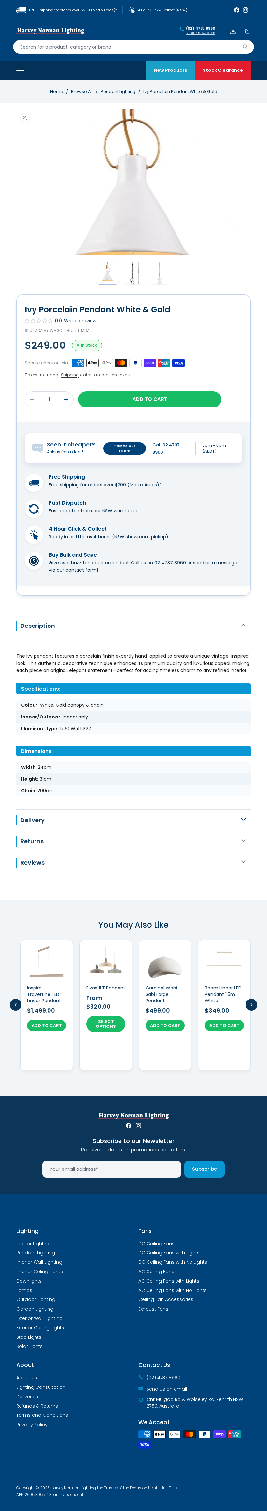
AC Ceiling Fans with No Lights (172, 1290)
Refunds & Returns (37, 1406)
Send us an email (167, 1389)
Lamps (24, 1290)
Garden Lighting (34, 1309)
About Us (26, 1378)
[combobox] (133, 47)
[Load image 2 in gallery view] (133, 273)
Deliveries (27, 1396)
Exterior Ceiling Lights (40, 1327)
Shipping (70, 375)
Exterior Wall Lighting (39, 1318)
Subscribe (204, 1169)
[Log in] (233, 31)
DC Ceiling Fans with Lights (169, 1252)
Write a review (80, 320)
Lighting (27, 1230)
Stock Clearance (223, 70)
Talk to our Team (124, 448)
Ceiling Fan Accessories (165, 1299)
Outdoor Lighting (35, 1299)
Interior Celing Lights (39, 1271)
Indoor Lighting (33, 1243)
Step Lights (28, 1337)
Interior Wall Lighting (39, 1262)
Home (56, 91)
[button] (247, 31)
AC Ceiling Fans (156, 1271)
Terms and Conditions (42, 1415)
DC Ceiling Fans (156, 1243)
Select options (106, 1024)
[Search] (245, 47)
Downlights (29, 1281)
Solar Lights (29, 1346)
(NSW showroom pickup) (140, 537)
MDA (85, 330)
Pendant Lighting (118, 91)
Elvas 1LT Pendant (105, 988)
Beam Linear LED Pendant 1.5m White (223, 994)
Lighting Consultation (40, 1387)
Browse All (82, 91)
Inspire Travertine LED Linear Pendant (44, 994)
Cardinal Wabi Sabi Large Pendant (161, 994)
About (25, 1365)
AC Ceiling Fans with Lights (168, 1281)
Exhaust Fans (153, 1309)
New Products (170, 70)
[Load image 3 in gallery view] (159, 273)
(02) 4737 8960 (200, 28)
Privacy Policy (32, 1424)
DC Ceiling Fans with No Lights (172, 1262)
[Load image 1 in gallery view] (107, 273)
